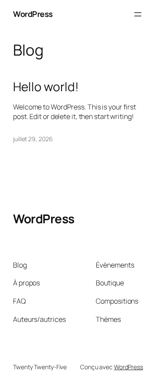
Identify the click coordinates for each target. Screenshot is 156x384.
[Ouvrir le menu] (138, 14)
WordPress (33, 14)
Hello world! (46, 87)
